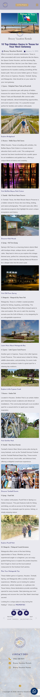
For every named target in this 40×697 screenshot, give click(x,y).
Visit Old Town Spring (8, 293)
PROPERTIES (20, 605)
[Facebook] (20, 686)
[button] (13, 613)
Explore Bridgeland (8, 136)
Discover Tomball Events (9, 491)
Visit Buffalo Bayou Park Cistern (12, 191)
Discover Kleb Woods (8, 239)
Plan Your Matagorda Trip (10, 571)
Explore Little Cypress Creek (11, 389)
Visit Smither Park (7, 441)
